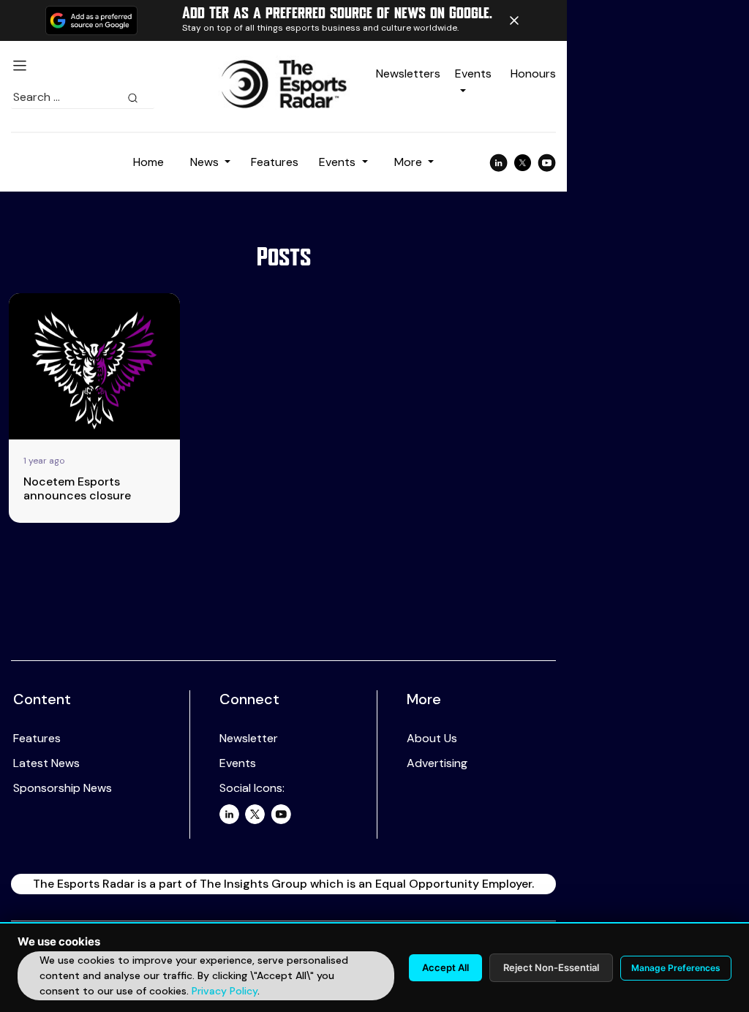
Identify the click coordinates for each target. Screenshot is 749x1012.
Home (148, 162)
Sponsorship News (62, 788)
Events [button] (338, 162)
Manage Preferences (675, 967)
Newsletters (408, 73)
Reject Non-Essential (551, 967)
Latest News (46, 763)
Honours (533, 73)
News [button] (206, 162)
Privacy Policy (224, 990)
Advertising (437, 763)
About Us (432, 738)
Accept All (445, 967)
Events (237, 763)
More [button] (409, 162)
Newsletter (248, 738)
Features (274, 162)
